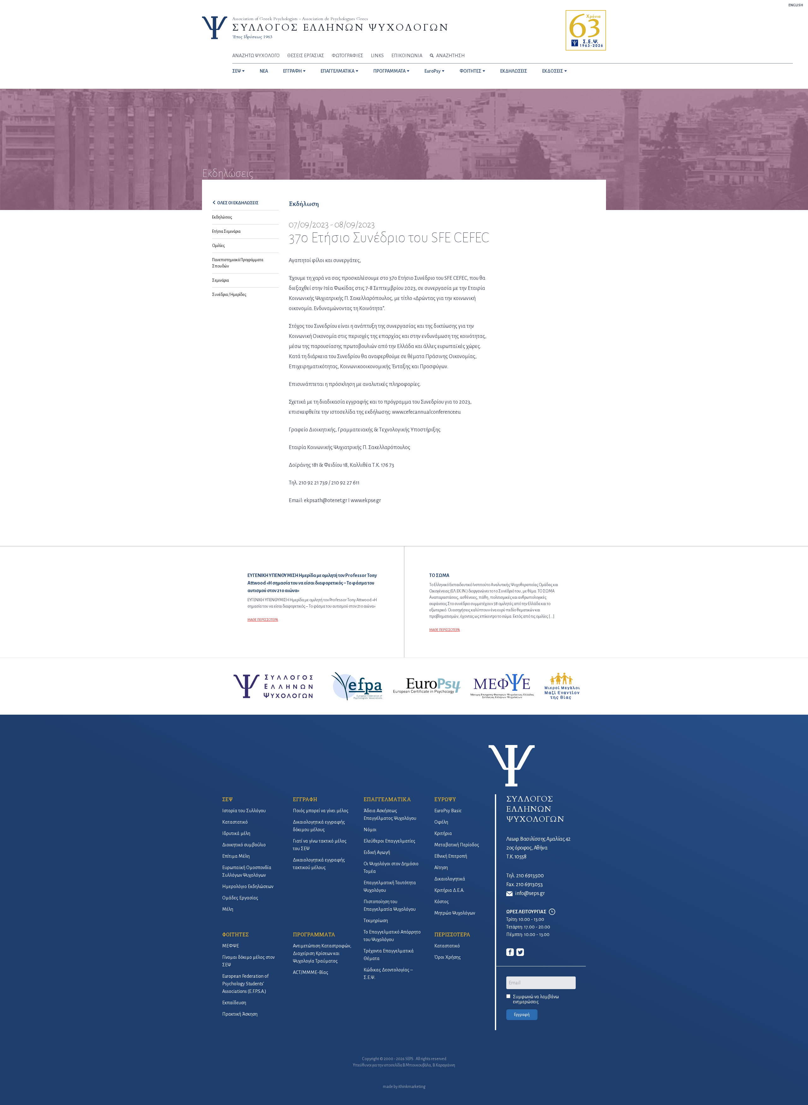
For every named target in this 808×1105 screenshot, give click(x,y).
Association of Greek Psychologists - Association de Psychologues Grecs (300, 19)
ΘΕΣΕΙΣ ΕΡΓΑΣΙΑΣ (305, 55)
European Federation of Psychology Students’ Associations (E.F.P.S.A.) (245, 984)
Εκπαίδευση (234, 1002)
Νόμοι (370, 829)
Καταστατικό (235, 822)
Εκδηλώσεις (222, 217)
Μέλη (227, 909)
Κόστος (441, 901)
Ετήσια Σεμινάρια (226, 231)
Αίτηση (441, 867)
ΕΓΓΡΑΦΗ (292, 71)
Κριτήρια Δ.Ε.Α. (449, 890)
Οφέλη (441, 822)
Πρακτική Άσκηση (240, 1014)
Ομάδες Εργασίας (240, 897)
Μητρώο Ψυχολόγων (454, 913)
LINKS (377, 55)
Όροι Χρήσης (447, 957)
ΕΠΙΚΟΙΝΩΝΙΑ (406, 55)
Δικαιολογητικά (449, 878)
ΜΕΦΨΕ (230, 945)
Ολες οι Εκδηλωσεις (237, 203)
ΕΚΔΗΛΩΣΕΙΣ (513, 71)
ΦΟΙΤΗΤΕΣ (470, 71)
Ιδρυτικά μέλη (236, 833)
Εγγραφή (522, 1014)
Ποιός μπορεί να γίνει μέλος (320, 810)
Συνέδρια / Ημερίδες (229, 294)
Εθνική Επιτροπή (450, 856)
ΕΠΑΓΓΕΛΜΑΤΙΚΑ (337, 71)
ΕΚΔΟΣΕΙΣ (552, 71)
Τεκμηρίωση (376, 920)
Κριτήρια (443, 833)
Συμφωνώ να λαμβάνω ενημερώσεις (536, 999)
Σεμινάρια (220, 280)
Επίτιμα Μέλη (236, 856)
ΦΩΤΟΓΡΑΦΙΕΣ (347, 55)
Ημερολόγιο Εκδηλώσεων (247, 886)
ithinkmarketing (411, 1086)
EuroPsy (433, 71)
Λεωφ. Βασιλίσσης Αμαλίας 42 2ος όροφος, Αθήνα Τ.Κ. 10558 (538, 848)
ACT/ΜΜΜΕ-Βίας (310, 972)
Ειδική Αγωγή (377, 852)
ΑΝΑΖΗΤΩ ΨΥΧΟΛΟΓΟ (256, 55)
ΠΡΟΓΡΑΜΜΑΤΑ (389, 71)
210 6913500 (530, 876)
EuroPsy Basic (447, 810)
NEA (264, 71)
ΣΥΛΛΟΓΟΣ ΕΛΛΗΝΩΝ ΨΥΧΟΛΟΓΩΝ (340, 27)
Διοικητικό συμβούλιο (244, 844)
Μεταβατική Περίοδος (456, 844)
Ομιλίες (218, 245)
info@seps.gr (530, 893)
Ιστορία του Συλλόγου (244, 810)
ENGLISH (795, 5)
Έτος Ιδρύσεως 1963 (252, 37)
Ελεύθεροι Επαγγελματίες (389, 841)
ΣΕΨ (236, 71)
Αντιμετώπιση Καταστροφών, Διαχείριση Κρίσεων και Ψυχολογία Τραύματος (322, 953)
